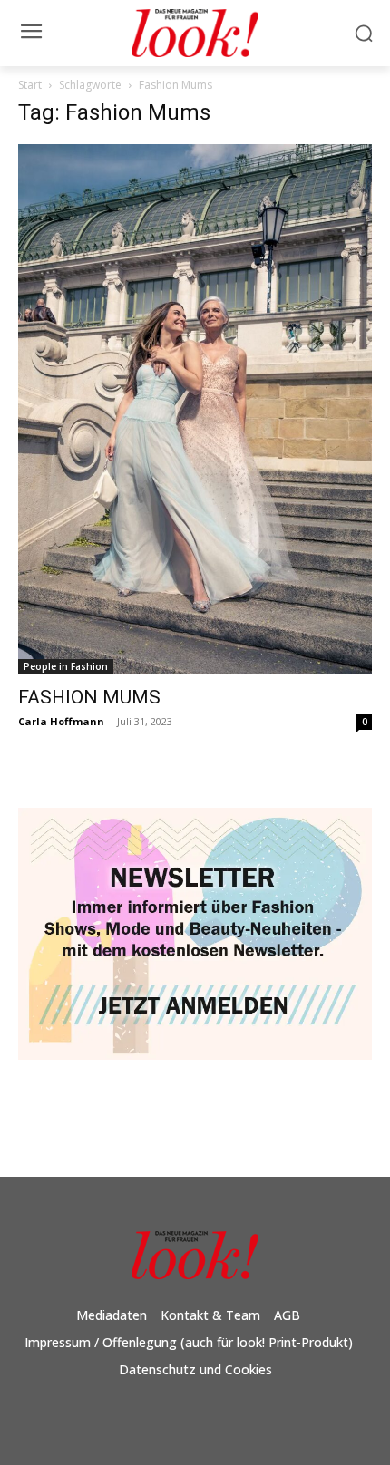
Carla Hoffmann (61, 721)
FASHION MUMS (89, 697)
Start (30, 84)
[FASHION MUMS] (195, 409)
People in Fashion (66, 666)
